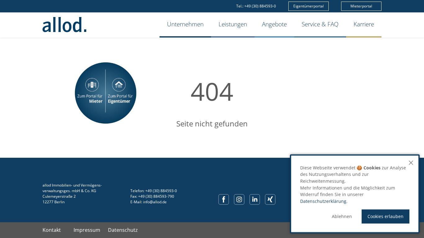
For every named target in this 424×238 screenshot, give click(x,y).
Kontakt (52, 230)
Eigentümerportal (308, 6)
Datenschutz (123, 230)
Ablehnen (342, 216)
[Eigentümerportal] (121, 93)
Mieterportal (361, 6)
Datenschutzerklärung (323, 201)
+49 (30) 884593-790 (156, 196)
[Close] (411, 163)
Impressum (87, 230)
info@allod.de (155, 202)
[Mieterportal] (90, 93)
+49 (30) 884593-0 (260, 6)
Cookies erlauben (386, 216)
